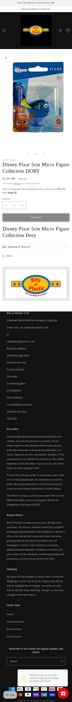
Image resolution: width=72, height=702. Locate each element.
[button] (4, 30)
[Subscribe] (61, 661)
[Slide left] (28, 153)
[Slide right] (43, 153)
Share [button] (9, 255)
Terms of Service (15, 621)
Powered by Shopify (47, 700)
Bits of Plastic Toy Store (31, 700)
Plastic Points (14, 636)
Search (10, 614)
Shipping (17, 183)
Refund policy (14, 629)
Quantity (7, 198)
